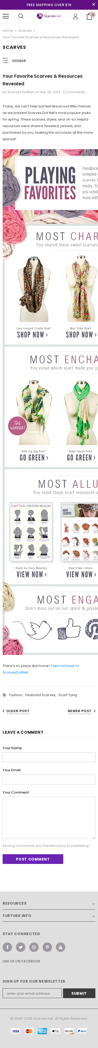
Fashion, (17, 694)
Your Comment (16, 792)
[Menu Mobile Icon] (6, 16)
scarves (25, 30)
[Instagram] (34, 947)
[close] (93, 4)
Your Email (12, 770)
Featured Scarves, (42, 694)
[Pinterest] (47, 947)
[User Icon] (75, 16)
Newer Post (80, 710)
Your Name (12, 747)
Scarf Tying (68, 694)
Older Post (18, 710)
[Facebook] (7, 947)
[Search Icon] (21, 16)
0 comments (74, 92)
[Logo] (49, 16)
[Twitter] (20, 947)
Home (8, 30)
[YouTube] (60, 947)
